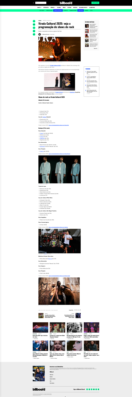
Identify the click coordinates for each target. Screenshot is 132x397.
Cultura (44, 117)
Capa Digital (42, 10)
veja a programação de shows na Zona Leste (59, 276)
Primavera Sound (73, 10)
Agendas (86, 10)
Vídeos (64, 7)
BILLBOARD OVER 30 (83, 7)
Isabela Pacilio (87, 358)
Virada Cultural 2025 (54, 310)
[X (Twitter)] (91, 389)
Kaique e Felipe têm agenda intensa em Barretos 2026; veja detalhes (91, 336)
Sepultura (72, 92)
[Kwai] (98, 389)
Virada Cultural (59, 92)
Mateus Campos (36, 358)
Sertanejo (85, 333)
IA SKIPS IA (66, 10)
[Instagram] (89, 389)
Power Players (49, 10)
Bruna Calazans (87, 338)
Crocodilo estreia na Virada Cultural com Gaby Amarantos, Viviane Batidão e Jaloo (50, 316)
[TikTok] (96, 389)
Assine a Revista (52, 379)
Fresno (41, 136)
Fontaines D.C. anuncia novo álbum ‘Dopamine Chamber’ (57, 336)
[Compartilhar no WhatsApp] (34, 27)
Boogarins (42, 146)
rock (42, 310)
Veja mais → (96, 48)
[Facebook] (87, 389)
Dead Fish (42, 138)
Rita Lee (50, 258)
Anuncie (51, 376)
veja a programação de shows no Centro (58, 227)
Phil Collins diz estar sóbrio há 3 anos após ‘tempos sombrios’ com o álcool (91, 355)
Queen (41, 133)
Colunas (59, 7)
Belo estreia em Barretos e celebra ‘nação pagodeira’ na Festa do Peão (94, 31)
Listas (91, 10)
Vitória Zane (36, 338)
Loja (50, 381)
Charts (38, 7)
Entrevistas (46, 7)
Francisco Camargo (54, 358)
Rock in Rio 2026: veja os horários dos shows (40, 336)
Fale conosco (52, 383)
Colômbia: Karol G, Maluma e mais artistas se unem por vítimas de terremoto (94, 45)
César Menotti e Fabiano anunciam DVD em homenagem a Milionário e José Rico (40, 355)
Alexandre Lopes (70, 338)
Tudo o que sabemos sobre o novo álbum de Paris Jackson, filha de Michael (57, 355)
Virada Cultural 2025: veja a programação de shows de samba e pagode (69, 316)
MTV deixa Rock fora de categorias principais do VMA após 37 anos (74, 336)
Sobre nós (51, 374)
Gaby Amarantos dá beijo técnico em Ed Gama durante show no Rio (93, 35)
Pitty (68, 352)
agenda (39, 310)
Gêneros (52, 7)
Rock (51, 333)
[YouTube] (94, 389)
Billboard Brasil (46, 34)
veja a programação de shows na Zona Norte (59, 153)
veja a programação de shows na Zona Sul (59, 125)
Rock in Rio (80, 10)
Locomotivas (92, 7)
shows (44, 310)
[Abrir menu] (33, 3)
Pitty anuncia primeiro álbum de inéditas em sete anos (74, 354)
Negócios (75, 7)
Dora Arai (52, 338)
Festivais (69, 7)
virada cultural (48, 310)
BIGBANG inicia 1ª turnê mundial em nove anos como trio (93, 40)
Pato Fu (42, 151)
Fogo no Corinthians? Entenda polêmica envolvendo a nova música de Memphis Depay (93, 26)
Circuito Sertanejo (58, 10)
